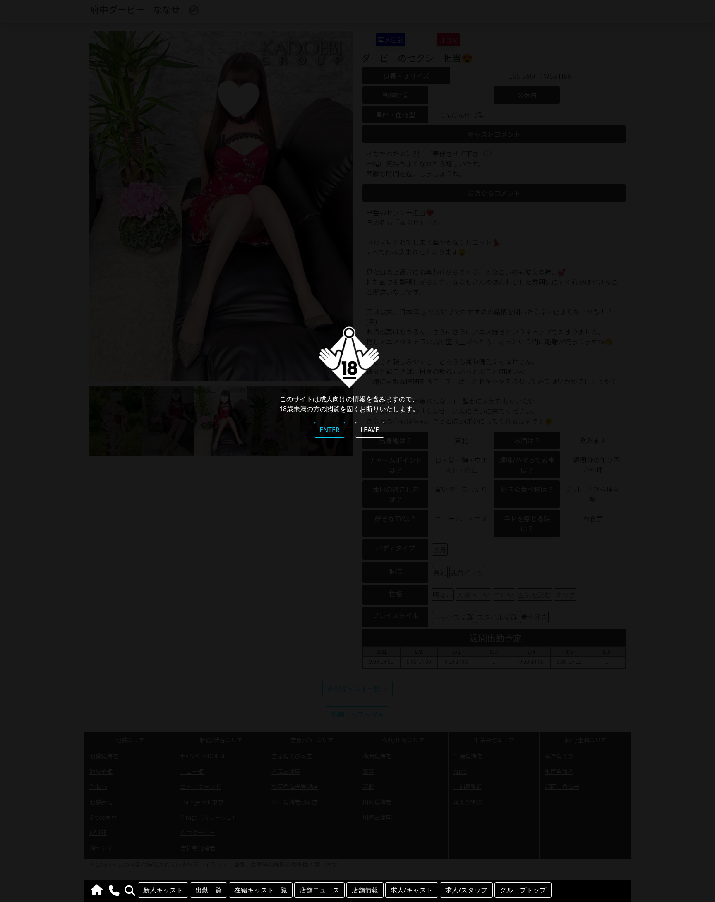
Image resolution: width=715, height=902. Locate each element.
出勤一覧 (208, 890)
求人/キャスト (412, 890)
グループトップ (523, 890)
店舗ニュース (319, 890)
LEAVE (369, 429)
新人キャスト (163, 890)
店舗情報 (365, 890)
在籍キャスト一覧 (260, 890)
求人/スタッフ (466, 890)
